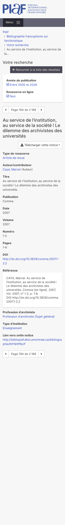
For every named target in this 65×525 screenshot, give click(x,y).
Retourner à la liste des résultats (37, 69)
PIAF (6, 32)
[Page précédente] (6, 109)
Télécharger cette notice (40, 145)
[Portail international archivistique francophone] (32, 9)
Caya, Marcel (12, 169)
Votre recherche (18, 45)
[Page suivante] (41, 109)
